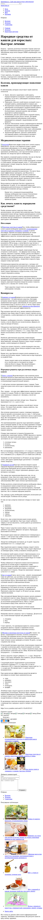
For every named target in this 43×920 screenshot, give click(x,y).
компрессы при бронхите (31, 306)
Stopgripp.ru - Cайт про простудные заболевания (17, 1)
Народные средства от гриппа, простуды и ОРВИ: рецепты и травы (23, 755)
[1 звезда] (4, 713)
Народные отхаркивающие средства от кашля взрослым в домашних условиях (21, 739)
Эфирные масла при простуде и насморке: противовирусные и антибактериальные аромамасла (23, 856)
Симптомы (8, 24)
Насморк (8, 14)
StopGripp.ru (5, 5)
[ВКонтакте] (2, 721)
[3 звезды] (19, 713)
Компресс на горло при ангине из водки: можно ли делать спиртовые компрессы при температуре (23, 837)
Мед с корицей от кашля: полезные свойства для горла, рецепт (22, 890)
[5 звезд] (33, 713)
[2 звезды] (11, 713)
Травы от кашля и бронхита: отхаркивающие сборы (22, 820)
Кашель (7, 11)
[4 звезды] (26, 713)
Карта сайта (9, 911)
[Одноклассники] (4, 721)
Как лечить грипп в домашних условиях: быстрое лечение (22, 770)
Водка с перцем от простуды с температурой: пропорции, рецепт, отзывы (23, 907)
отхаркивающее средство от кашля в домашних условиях (19, 230)
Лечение (8, 23)
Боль (6, 9)
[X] (8, 721)
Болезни (7, 21)
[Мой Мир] (6, 721)
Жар (6, 12)
